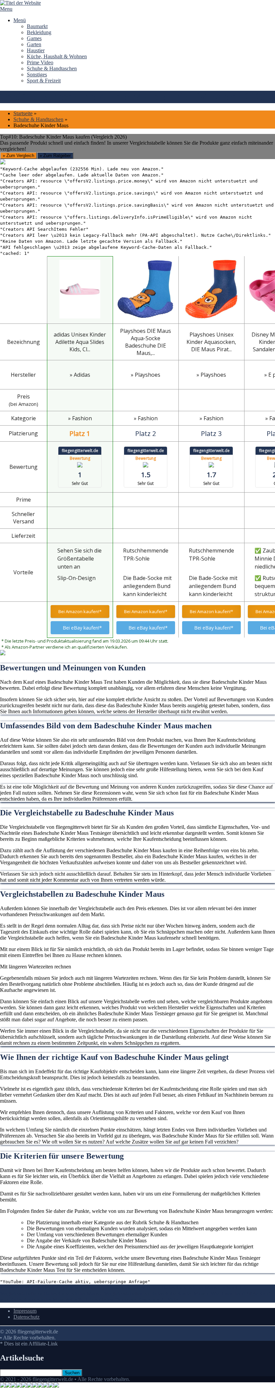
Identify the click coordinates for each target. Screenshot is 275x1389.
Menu (6, 9)
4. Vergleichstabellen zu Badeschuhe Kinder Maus (152, 1293)
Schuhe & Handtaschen (52, 68)
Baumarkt (37, 26)
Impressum (25, 1311)
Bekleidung (39, 32)
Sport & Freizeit (44, 80)
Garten (34, 44)
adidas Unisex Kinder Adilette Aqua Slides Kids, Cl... (80, 342)
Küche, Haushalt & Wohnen (57, 56)
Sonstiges (37, 74)
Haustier (36, 50)
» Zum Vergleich (18, 155)
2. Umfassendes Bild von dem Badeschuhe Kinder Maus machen (165, 1287)
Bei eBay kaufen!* (82, 628)
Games (34, 38)
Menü (19, 20)
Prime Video (40, 62)
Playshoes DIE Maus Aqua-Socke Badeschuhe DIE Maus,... (145, 342)
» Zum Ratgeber (55, 155)
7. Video (170, 1299)
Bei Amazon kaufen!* (80, 611)
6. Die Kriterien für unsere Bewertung (120, 1299)
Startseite (23, 113)
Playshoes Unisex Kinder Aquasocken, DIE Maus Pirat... (211, 342)
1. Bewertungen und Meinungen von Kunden (48, 1287)
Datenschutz (26, 1317)
